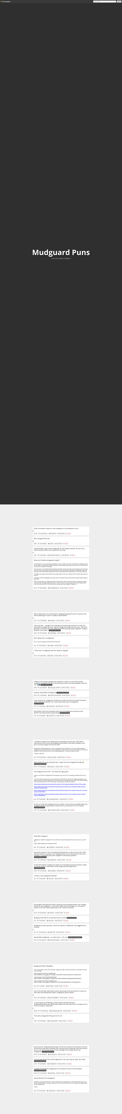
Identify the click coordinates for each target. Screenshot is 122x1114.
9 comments (43, 555)
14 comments (42, 645)
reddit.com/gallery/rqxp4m (62, 692)
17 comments (43, 695)
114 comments (44, 1011)
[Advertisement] (61, 515)
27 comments (43, 633)
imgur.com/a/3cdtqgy (64, 713)
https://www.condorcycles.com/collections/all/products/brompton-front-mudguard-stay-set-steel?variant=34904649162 (60, 794)
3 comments (42, 847)
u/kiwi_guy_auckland (55, 687)
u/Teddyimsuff (53, 1064)
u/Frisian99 (51, 986)
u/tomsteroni (53, 1054)
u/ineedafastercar (54, 588)
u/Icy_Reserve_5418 (55, 810)
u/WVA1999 (52, 932)
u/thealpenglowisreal (56, 1011)
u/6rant (52, 543)
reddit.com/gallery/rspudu (40, 764)
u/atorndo (51, 878)
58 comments (43, 1054)
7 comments (42, 706)
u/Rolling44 (53, 871)
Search (119, 1)
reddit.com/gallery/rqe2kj (54, 630)
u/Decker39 (53, 533)
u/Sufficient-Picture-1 (54, 555)
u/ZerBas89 (51, 847)
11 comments (43, 620)
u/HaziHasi (52, 620)
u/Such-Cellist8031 (54, 997)
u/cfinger (51, 645)
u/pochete (51, 920)
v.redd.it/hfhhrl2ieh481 (39, 868)
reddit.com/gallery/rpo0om (40, 857)
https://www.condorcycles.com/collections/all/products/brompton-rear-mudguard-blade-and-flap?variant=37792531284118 (60, 787)
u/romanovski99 (53, 1021)
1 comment (42, 986)
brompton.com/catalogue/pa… (75, 937)
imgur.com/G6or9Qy (39, 703)
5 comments (43, 655)
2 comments (43, 860)
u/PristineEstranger (54, 940)
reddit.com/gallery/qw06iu (40, 1070)
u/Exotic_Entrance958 (55, 695)
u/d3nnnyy (52, 1073)
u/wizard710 (51, 706)
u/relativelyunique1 (53, 799)
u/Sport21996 (52, 757)
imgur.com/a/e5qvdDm (39, 807)
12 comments (43, 533)
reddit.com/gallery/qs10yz (48, 1051)
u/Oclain (51, 655)
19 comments (42, 940)
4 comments (42, 715)
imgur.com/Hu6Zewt (71, 918)
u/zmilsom (51, 766)
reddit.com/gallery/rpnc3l (46, 685)
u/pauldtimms (52, 860)
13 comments (43, 687)
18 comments (43, 588)
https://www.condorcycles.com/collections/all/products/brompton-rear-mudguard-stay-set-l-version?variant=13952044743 (60, 791)
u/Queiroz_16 (51, 715)
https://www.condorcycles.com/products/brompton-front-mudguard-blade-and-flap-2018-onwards (60, 784)
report (69, 533)
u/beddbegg (53, 633)
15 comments (43, 543)
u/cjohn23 (51, 912)
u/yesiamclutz (52, 1090)
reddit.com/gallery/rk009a (40, 1061)
